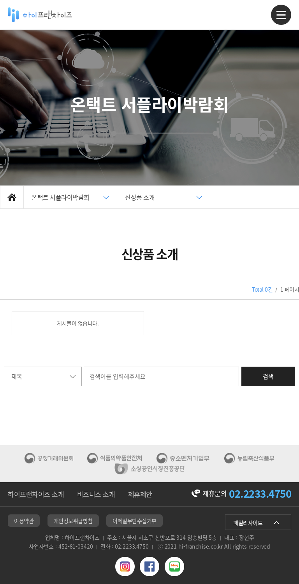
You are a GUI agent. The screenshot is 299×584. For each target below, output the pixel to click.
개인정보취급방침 (73, 521)
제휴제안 (140, 494)
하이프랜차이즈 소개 (36, 494)
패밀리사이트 (247, 522)
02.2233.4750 (260, 493)
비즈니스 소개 (96, 494)
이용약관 (23, 521)
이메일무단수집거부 (135, 521)
